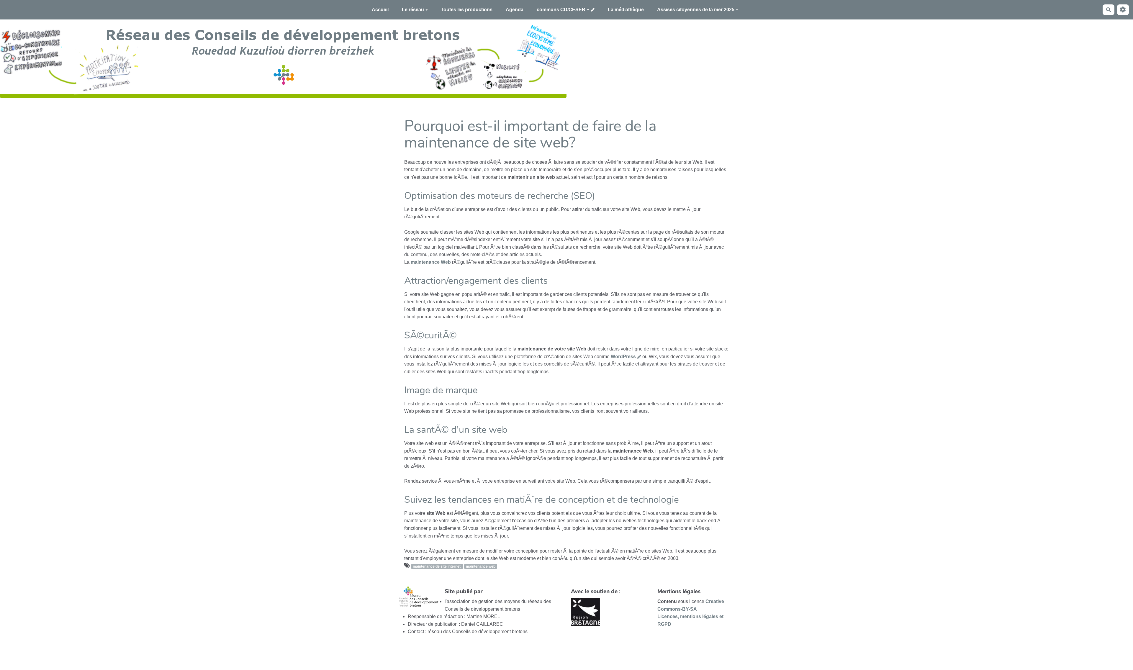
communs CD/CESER (561, 9)
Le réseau (413, 9)
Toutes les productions (466, 9)
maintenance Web (431, 262)
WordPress (623, 356)
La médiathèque (626, 9)
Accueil (380, 9)
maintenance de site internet (437, 566)
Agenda (514, 9)
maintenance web (480, 566)
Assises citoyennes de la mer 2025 (695, 9)
